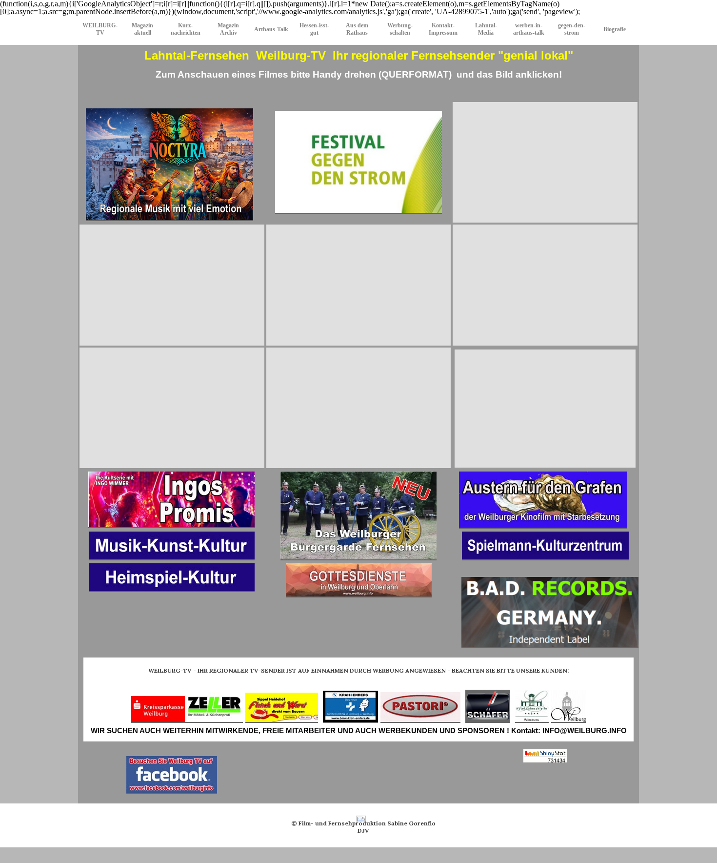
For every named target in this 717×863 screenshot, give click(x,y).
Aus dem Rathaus (357, 29)
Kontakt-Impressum (443, 29)
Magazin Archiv (228, 29)
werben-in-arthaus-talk (528, 29)
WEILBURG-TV (100, 29)
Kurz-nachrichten (185, 29)
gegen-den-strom (571, 29)
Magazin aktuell (142, 29)
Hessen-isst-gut (314, 29)
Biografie (614, 29)
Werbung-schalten (400, 29)
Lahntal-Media (486, 29)
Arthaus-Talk (271, 29)
